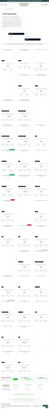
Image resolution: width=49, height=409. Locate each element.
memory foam (4, 23)
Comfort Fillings (27, 36)
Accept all (45, 405)
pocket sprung (7, 22)
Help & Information (16, 386)
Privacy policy (15, 389)
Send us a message (43, 378)
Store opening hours (41, 389)
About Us (39, 386)
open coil (11, 22)
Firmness (26, 33)
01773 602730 (27, 378)
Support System (11, 36)
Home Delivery (28, 386)
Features (10, 39)
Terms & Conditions (28, 389)
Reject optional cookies (37, 405)
